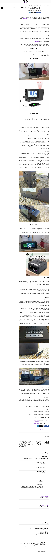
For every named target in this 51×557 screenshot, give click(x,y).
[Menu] (49, 1)
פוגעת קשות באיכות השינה (27, 18)
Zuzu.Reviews (10, 10)
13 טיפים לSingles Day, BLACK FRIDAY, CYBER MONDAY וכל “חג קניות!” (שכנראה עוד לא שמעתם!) (22, 444)
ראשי (28, 10)
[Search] (2, 1)
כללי (30, 10)
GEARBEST (37, 421)
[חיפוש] (2, 8)
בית (45, 5)
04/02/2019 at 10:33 (42, 463)
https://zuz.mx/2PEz (42, 466)
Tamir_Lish (39, 10)
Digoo (23, 39)
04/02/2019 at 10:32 (42, 472)
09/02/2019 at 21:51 (45, 523)
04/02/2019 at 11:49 (40, 481)
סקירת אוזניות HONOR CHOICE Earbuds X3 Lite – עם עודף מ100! (29, 443)
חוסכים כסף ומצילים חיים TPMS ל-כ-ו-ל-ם (45, 442)
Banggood (37, 41)
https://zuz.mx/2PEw (44, 505)
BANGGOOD (36, 420)
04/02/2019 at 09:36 (45, 453)
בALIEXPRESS (37, 423)
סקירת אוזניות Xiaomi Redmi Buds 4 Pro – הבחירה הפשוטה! (38, 443)
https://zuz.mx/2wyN (44, 496)
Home (48, 5)
